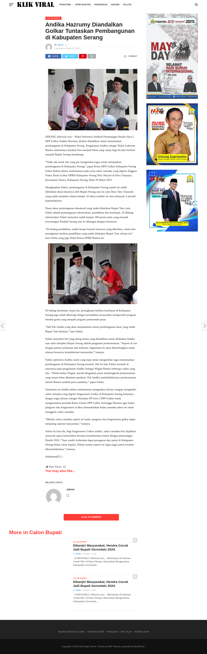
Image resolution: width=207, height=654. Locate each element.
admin (60, 44)
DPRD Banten (83, 4)
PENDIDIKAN (100, 4)
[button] (8, 645)
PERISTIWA (65, 4)
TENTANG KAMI (141, 632)
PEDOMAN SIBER (95, 632)
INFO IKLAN (126, 632)
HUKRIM (115, 4)
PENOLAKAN (112, 632)
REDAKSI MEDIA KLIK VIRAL (71, 632)
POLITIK (127, 4)
